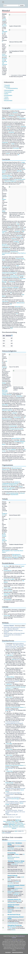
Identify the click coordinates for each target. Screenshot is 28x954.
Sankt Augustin (8, 557)
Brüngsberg (17, 824)
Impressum (8, 952)
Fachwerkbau (12, 281)
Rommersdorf (16, 148)
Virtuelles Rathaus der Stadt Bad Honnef (15, 788)
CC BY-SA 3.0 (11, 847)
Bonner (18, 116)
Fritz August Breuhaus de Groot (16, 429)
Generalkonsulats (6, 253)
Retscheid (5, 827)
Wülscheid (14, 828)
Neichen (17, 825)
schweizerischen (14, 251)
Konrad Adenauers (4, 54)
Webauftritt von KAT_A (11, 814)
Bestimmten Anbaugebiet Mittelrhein (5, 391)
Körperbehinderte (14, 494)
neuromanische (17, 417)
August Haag (7, 615)
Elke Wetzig (17, 846)
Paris (5, 489)
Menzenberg (19, 822)
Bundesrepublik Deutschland (4, 63)
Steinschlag (17, 306)
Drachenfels (11, 132)
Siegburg (16, 557)
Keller (18, 224)
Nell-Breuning (9, 493)
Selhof (13, 822)
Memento (8, 790)
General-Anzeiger (9, 782)
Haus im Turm (11, 849)
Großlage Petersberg (6, 394)
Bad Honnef (4, 19)
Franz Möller (9, 743)
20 (11, 292)
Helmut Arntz (9, 697)
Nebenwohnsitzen (20, 302)
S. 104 (11, 653)
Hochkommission (6, 272)
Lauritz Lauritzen (7, 588)
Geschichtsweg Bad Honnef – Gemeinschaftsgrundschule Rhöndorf (13, 722)
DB (4, 533)
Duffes (9, 880)
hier (13, 939)
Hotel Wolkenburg (6, 248)
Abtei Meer (19, 171)
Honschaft (4, 176)
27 (8, 387)
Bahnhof (4, 535)
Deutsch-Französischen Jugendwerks (10, 287)
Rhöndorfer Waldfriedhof (19, 441)
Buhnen (8, 153)
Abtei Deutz (19, 235)
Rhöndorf (17, 881)
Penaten (22, 566)
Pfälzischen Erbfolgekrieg (10, 181)
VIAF (3, 832)
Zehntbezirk (17, 231)
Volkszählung (5, 301)
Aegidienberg (11, 824)
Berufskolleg (15, 493)
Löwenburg (23, 126)
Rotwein (9, 227)
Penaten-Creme (5, 245)
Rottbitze (10, 827)
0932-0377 (16, 659)
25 (12, 328)
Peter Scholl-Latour (8, 590)
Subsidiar (6, 595)
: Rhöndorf (9, 625)
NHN (8, 129)
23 (16, 313)
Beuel (4, 821)
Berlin (10, 489)
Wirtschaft (22, 493)
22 (11, 303)
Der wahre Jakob (19, 862)
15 (18, 242)
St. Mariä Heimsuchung (13, 923)
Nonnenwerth (23, 118)
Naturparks (15, 112)
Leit (16, 877)
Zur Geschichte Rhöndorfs (12, 681)
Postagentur (16, 241)
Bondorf (8, 821)
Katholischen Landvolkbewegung (9, 485)
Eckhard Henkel (18, 888)
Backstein (14, 238)
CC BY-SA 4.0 (14, 889)
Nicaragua (21, 275)
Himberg (6, 825)
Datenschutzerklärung (17, 952)
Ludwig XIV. (14, 413)
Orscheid (21, 825)
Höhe (10, 825)
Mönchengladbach (6, 550)
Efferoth (23, 824)
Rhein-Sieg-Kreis (4, 25)
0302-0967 (10, 710)
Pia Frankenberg (7, 599)
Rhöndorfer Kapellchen (7, 410)
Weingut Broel (19, 396)
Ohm (19, 227)
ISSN (13, 659)
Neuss (3, 172)
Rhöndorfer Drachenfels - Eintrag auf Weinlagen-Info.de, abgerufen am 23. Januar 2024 (15, 811)
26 (11, 335)
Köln (12, 550)
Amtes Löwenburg (18, 179)
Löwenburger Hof (6, 178)
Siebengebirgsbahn (16, 554)
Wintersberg (21, 827)
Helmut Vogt (9, 749)
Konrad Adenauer (7, 570)
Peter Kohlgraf (7, 593)
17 (14, 274)
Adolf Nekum (9, 684)
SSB (13, 556)
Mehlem (4, 118)
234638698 (7, 832)
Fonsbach (8, 126)
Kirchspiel (10, 176)
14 (22, 238)
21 (10, 303)
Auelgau (23, 162)
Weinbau (4, 199)
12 (9, 233)
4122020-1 (20, 831)
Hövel (13, 825)
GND (16, 831)
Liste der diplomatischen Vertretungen (10, 277)
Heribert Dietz (9, 771)
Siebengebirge (13, 926)
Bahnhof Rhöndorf (12, 857)
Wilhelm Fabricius (10, 677)
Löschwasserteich (13, 426)
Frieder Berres (9, 655)
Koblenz (4, 552)
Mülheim (17, 821)
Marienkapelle (11, 891)
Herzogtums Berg (6, 175)
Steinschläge (5, 404)
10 (24, 228)
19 (5, 289)
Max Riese (4, 244)
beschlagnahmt (13, 272)
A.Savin (17, 854)
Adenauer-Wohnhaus (16, 438)
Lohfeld (12, 821)
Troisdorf (15, 550)
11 (7, 231)
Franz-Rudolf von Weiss (9, 579)
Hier (18, 939)
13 (21, 238)
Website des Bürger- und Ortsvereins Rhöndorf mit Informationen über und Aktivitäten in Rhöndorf (14, 635)
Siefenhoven (15, 827)
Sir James (17, 907)
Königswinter (5, 142)
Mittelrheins (11, 115)
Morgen (3, 211)
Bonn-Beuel (20, 550)
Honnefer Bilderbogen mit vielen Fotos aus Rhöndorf (13, 631)
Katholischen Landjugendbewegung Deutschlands (11, 482)
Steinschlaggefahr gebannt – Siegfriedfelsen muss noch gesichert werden (15, 802)
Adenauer (10, 910)
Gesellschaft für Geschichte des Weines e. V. (15, 707)
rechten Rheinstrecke (4, 540)
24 (10, 328)
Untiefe (12, 143)
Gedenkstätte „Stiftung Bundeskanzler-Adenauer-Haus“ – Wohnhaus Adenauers (14, 628)
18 (5, 282)
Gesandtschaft (13, 275)
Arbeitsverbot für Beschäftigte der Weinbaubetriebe (13, 793)
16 (23, 259)
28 (11, 460)
